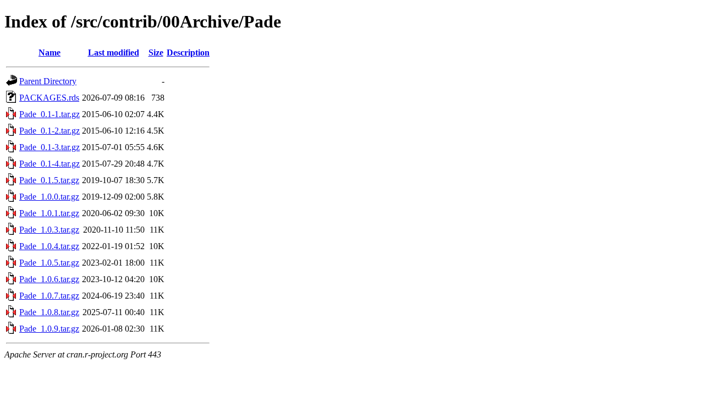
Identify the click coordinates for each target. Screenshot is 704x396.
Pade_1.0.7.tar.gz (49, 295)
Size (155, 52)
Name (49, 52)
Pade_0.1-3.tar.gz (49, 147)
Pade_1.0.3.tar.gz (49, 229)
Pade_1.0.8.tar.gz (49, 312)
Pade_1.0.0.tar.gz (49, 196)
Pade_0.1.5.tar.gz (49, 180)
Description (188, 52)
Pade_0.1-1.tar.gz (49, 114)
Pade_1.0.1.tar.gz (49, 213)
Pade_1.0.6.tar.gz (49, 279)
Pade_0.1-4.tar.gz (49, 163)
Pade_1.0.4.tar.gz (49, 246)
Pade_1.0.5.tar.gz (49, 262)
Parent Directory (47, 81)
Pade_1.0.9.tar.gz (49, 328)
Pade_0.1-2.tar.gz (49, 130)
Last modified (113, 52)
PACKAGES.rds (49, 97)
